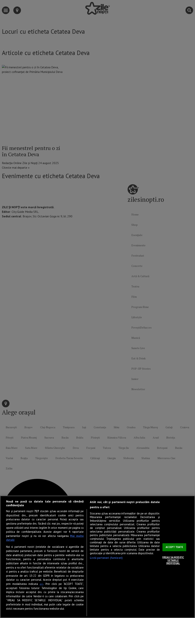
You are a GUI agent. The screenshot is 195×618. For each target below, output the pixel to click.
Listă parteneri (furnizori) (106, 558)
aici (41, 584)
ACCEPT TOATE (174, 547)
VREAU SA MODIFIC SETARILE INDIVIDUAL (173, 560)
